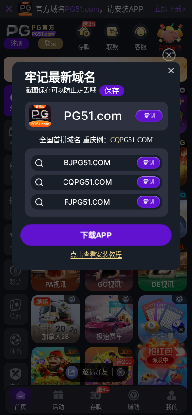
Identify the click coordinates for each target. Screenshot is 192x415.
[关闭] (171, 70)
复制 (149, 115)
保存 (111, 90)
